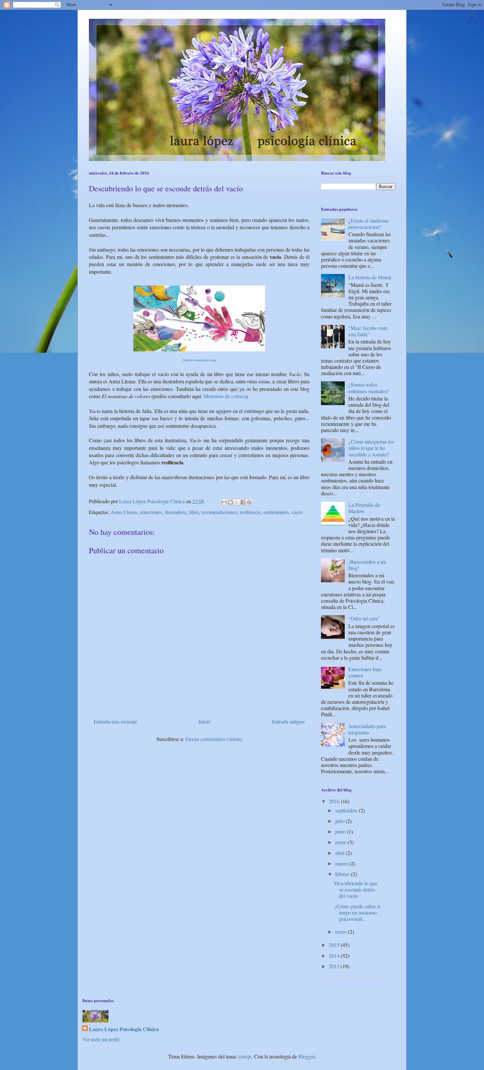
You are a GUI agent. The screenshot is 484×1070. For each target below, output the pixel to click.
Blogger (306, 1056)
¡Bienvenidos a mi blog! (367, 564)
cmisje (245, 1056)
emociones (151, 511)
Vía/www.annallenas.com (199, 360)
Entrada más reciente (115, 721)
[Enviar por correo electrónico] (224, 502)
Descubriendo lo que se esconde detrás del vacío (355, 889)
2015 (335, 944)
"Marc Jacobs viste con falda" (368, 331)
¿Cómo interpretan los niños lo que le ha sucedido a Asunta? (371, 447)
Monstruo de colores (224, 396)
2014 (335, 955)
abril (340, 852)
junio (341, 831)
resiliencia (250, 511)
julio (340, 820)
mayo (341, 841)
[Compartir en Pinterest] (249, 502)
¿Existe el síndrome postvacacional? (368, 223)
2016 (335, 801)
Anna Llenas (124, 511)
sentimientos (276, 511)
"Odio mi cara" (364, 618)
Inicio (204, 721)
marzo (342, 863)
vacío (297, 511)
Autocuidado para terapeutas (367, 729)
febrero (343, 873)
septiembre (347, 810)
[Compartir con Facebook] (243, 502)
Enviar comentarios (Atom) (213, 738)
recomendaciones (219, 511)
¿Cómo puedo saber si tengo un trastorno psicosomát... (357, 912)
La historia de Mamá (369, 277)
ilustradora (175, 511)
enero (341, 931)
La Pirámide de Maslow (364, 507)
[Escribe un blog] (230, 502)
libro (194, 511)
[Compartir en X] (236, 502)
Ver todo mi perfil (100, 1039)
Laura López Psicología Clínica (124, 1029)
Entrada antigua (288, 721)
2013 (335, 966)
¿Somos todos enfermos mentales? (368, 387)
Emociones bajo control (365, 672)
